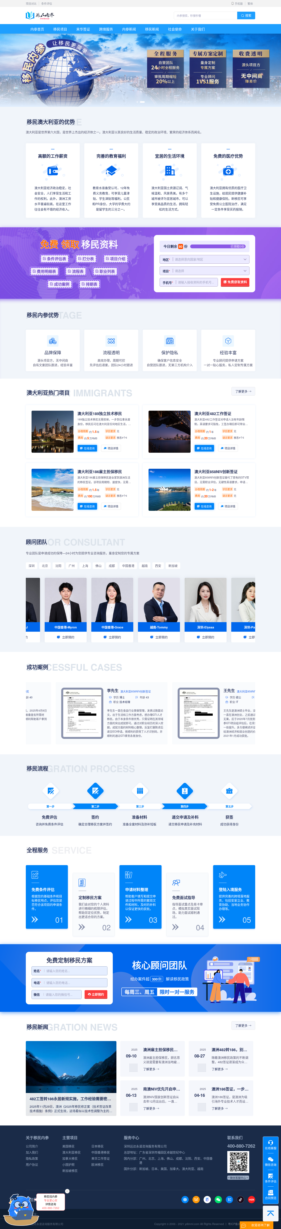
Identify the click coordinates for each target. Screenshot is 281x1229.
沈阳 (58, 565)
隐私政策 (32, 1158)
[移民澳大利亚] (140, 35)
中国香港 (128, 565)
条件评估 (46, 3)
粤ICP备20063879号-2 (241, 1224)
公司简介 (32, 1146)
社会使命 (175, 29)
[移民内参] (40, 15)
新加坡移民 (70, 1171)
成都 (112, 565)
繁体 (250, 3)
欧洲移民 (97, 1165)
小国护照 (68, 1165)
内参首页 (37, 29)
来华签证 (83, 29)
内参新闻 (129, 29)
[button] (138, 102)
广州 (72, 565)
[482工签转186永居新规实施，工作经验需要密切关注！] (71, 1043)
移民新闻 (152, 29)
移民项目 (60, 29)
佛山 (98, 565)
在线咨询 (89, 448)
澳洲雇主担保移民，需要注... (161, 1049)
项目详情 (113, 448)
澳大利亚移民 (71, 1152)
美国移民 (68, 1146)
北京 (45, 565)
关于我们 (198, 29)
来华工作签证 (100, 1158)
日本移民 (97, 1146)
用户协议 (32, 1165)
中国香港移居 (100, 1152)
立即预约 (97, 994)
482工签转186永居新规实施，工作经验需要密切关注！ (71, 1098)
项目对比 (31, 3)
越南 (145, 565)
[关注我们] (185, 1199)
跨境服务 (106, 29)
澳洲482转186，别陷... (230, 1049)
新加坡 (173, 565)
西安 (158, 565)
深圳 (31, 565)
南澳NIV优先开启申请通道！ (161, 1089)
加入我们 (32, 1152)
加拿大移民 (70, 1158)
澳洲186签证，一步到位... (230, 1089)
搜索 (248, 15)
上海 (85, 565)
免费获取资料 (237, 282)
